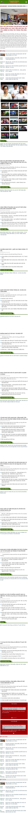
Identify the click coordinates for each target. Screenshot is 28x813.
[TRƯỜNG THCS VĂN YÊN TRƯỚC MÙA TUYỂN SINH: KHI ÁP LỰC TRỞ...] (2, 776)
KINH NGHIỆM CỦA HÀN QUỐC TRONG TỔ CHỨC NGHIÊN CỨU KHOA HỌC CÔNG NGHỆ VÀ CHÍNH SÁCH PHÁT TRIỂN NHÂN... (13, 431)
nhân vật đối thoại (6, 442)
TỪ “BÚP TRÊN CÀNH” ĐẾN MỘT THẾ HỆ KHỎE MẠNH (14, 517)
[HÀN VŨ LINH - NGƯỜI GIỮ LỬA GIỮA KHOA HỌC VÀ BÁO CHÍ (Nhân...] (2, 62)
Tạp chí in (14, 703)
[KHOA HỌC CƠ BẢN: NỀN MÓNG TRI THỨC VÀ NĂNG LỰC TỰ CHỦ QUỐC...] (2, 74)
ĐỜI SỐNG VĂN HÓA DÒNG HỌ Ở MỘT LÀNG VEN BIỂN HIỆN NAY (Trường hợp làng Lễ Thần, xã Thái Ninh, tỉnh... (15, 223)
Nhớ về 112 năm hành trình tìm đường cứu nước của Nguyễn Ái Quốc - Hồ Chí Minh (13, 570)
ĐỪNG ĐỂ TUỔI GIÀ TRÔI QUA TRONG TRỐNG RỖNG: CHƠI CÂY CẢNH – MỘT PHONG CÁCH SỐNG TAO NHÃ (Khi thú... (14, 614)
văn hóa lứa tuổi (5, 574)
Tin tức (3, 140)
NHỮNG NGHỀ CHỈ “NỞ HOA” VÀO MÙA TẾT (11, 333)
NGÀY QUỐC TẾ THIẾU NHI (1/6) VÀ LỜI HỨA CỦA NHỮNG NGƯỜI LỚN (15, 772)
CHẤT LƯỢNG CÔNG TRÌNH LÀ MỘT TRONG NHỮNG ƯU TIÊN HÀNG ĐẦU (14, 180)
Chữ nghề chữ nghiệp (6, 313)
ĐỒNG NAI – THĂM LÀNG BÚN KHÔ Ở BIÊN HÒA (13, 349)
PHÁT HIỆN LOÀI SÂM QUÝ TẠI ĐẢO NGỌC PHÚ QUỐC (14, 340)
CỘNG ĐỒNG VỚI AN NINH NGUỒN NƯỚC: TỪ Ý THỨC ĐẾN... (14, 257)
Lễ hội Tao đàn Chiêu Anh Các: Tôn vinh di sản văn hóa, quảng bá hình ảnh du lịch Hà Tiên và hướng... (13, 393)
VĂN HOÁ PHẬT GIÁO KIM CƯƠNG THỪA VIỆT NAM (14, 226)
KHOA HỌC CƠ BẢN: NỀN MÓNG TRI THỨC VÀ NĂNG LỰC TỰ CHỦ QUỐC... (16, 74)
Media (2, 622)
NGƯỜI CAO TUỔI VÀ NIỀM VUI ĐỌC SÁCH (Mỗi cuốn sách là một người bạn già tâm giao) (14, 618)
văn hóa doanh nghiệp (6, 397)
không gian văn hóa (6, 352)
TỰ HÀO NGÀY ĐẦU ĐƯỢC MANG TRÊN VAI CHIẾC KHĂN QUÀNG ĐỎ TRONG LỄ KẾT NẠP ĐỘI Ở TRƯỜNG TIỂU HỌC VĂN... (15, 389)
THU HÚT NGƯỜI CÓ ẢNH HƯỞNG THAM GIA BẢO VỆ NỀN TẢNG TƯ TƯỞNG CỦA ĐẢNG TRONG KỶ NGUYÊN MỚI (14, 559)
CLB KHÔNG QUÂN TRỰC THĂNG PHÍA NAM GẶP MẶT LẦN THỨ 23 (14, 171)
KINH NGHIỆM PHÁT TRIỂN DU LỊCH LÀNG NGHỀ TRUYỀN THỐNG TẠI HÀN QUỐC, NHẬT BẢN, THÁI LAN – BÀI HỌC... (14, 695)
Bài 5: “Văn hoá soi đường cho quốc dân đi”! (11, 567)
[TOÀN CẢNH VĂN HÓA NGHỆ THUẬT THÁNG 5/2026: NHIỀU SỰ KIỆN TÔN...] (2, 78)
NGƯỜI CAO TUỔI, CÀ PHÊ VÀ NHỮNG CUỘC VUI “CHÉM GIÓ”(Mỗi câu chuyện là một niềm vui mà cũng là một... (14, 609)
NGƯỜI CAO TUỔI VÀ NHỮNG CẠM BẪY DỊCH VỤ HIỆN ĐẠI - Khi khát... (16, 66)
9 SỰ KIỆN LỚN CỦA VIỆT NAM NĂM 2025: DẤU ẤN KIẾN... (13, 264)
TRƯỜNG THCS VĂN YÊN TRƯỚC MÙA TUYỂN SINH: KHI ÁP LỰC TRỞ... (16, 776)
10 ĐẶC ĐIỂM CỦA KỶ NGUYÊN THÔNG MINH (12, 266)
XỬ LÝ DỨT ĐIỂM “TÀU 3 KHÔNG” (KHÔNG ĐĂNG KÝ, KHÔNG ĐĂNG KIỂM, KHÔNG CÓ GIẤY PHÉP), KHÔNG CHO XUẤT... (14, 176)
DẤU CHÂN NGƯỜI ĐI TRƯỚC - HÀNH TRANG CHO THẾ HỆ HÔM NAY (14, 183)
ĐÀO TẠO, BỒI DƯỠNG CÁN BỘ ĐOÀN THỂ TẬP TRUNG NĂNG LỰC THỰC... (16, 54)
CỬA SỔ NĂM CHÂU (5, 661)
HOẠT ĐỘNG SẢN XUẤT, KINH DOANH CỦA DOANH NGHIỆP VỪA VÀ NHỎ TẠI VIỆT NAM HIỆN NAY (13, 427)
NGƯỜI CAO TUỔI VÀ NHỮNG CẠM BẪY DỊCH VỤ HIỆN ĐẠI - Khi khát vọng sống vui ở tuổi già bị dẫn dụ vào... (13, 596)
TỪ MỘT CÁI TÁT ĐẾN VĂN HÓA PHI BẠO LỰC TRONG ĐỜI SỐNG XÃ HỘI (14, 520)
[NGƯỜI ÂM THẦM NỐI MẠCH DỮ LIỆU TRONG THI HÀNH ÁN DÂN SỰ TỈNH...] (2, 768)
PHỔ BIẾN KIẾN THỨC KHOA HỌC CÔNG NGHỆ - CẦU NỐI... (14, 260)
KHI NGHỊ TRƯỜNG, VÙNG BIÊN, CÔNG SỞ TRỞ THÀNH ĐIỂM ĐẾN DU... (16, 58)
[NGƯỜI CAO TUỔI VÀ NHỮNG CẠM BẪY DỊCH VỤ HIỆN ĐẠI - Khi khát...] (2, 66)
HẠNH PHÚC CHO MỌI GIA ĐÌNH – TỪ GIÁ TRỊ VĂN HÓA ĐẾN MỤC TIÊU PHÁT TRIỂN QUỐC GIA (15, 523)
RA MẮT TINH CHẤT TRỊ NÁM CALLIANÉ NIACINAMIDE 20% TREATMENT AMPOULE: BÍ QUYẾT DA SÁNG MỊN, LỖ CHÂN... (14, 436)
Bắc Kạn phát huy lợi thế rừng (8, 439)
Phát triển (3, 229)
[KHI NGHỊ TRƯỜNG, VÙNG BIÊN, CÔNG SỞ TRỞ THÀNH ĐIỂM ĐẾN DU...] (2, 58)
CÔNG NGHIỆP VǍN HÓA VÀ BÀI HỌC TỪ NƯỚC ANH (14, 700)
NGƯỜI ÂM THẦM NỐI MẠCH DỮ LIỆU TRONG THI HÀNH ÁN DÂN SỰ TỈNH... (16, 768)
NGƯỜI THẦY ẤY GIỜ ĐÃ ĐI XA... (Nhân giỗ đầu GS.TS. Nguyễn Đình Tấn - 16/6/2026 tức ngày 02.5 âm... (14, 473)
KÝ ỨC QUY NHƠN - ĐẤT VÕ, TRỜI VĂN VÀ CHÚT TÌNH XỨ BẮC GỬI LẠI (14, 301)
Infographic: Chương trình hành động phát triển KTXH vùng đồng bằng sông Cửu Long (14, 651)
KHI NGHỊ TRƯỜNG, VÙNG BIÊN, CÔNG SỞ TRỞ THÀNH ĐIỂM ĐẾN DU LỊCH (17, 6)
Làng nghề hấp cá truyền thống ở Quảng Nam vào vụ (13, 654)
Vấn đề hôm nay (5, 488)
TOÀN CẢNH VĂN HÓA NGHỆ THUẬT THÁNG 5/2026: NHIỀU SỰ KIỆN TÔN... (15, 78)
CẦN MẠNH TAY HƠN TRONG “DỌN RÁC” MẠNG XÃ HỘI (15, 526)
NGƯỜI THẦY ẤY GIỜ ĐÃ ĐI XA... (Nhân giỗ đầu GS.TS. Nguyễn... (16, 70)
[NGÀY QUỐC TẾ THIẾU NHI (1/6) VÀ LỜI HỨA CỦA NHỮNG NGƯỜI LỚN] (2, 772)
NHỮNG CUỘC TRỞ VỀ (7, 298)
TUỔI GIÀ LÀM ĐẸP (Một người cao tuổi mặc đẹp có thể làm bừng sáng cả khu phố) (14, 605)
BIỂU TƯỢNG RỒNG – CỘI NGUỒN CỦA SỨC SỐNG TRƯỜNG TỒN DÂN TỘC (14, 385)
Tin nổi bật (3, 779)
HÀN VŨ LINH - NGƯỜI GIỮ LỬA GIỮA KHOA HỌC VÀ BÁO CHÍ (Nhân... (16, 62)
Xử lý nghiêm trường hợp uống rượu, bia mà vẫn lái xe (13, 658)
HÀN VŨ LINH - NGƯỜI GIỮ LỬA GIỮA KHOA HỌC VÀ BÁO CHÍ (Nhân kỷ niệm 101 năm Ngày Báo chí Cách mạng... (13, 464)
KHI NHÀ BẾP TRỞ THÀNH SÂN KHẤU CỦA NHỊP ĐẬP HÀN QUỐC (14, 690)
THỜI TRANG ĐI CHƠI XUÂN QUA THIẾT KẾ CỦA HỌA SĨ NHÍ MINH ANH (15, 382)
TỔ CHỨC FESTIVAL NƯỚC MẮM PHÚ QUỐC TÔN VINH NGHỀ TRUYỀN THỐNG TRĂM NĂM (14, 346)
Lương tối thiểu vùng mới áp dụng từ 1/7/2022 (11, 656)
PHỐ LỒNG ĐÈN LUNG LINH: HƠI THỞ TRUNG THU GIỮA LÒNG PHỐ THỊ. (13, 343)
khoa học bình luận (6, 529)
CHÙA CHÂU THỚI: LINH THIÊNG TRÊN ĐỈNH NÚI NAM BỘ (14, 309)
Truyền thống (4, 187)
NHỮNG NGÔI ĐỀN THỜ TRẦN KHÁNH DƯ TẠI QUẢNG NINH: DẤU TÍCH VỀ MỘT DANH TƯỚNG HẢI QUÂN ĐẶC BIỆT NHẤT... (15, 305)
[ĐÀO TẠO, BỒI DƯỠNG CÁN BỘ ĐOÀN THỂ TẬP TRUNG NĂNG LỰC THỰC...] (2, 54)
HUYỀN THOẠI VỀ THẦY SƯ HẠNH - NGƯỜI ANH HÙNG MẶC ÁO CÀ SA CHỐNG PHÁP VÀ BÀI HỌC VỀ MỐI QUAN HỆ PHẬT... (14, 481)
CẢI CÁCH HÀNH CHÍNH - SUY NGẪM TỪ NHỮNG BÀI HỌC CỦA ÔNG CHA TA (14, 220)
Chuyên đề (14, 721)
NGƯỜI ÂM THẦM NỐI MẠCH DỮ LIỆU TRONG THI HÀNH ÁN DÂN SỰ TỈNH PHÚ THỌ (13, 476)
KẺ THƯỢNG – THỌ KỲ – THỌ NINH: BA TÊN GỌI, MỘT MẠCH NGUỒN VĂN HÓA (14, 216)
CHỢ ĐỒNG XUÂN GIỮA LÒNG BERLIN (11, 698)
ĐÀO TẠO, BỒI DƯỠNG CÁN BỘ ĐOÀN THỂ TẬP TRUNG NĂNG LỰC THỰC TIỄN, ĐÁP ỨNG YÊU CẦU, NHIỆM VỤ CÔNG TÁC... (13, 162)
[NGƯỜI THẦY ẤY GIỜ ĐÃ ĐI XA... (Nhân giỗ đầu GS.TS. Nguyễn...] (2, 70)
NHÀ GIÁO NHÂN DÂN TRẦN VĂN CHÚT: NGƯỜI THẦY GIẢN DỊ (14, 485)
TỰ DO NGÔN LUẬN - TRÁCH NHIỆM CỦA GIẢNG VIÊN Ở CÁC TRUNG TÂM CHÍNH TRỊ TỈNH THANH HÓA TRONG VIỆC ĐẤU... (14, 564)
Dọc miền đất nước (6, 270)
